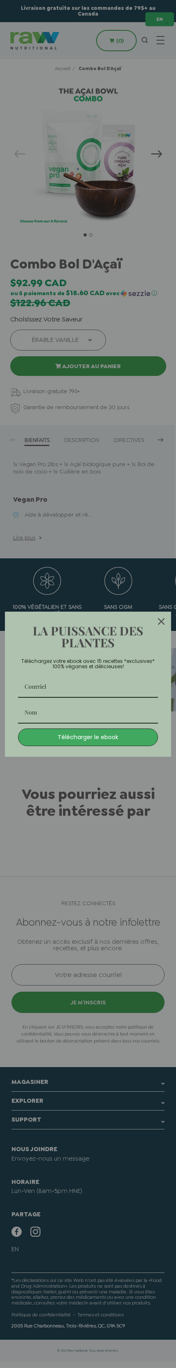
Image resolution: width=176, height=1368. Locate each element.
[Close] (161, 621)
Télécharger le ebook (88, 737)
